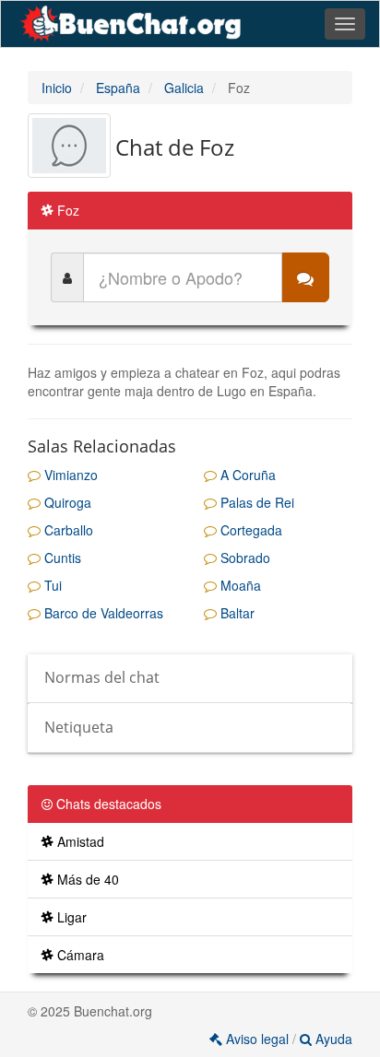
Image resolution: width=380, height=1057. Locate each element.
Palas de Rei (255, 502)
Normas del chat (102, 677)
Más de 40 (86, 879)
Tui (51, 585)
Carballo (67, 530)
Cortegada (249, 530)
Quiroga (66, 502)
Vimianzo (69, 474)
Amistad (78, 841)
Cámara (78, 954)
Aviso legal (257, 1038)
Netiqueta (78, 727)
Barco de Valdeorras (102, 613)
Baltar (236, 613)
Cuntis (61, 557)
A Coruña (246, 474)
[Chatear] (305, 277)
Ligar (70, 917)
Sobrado (243, 557)
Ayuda (332, 1038)
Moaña (239, 585)
